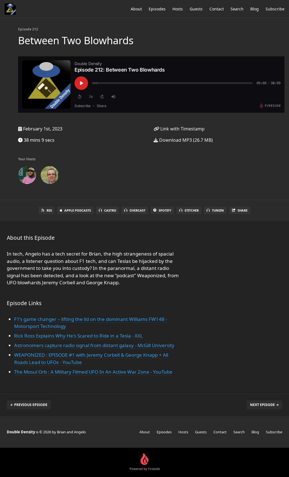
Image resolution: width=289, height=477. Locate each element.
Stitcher (192, 210)
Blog (254, 9)
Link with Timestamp (182, 129)
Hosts (177, 9)
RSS (49, 210)
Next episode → (264, 404)
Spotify (165, 210)
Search (237, 9)
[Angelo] (50, 176)
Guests (196, 9)
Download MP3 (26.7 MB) (185, 140)
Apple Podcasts (77, 210)
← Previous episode (28, 404)
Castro (110, 210)
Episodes (157, 9)
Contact (216, 9)
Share (243, 210)
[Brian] (27, 176)
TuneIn (218, 210)
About (136, 9)
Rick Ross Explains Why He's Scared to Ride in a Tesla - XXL (78, 335)
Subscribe (275, 9)
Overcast (137, 210)
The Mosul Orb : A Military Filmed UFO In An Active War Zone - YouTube (93, 372)
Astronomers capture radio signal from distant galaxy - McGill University (94, 345)
